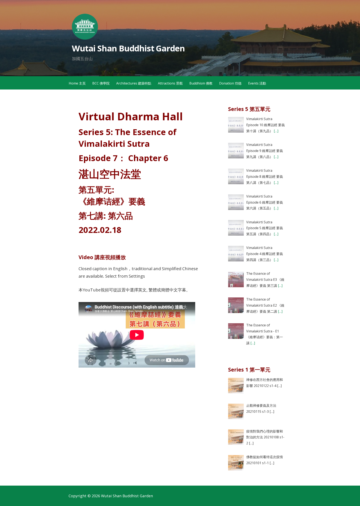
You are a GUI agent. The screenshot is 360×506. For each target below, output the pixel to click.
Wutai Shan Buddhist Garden (128, 48)
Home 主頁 (77, 83)
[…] (275, 131)
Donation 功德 (230, 83)
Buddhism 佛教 (200, 83)
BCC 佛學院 (101, 83)
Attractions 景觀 (170, 83)
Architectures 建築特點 (133, 83)
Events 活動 (257, 83)
